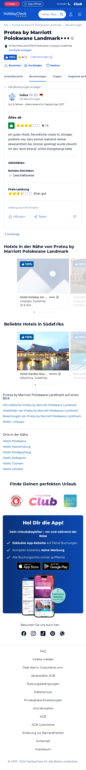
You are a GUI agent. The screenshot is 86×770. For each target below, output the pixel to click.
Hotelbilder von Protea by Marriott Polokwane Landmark (40, 410)
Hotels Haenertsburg (17, 446)
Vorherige (13, 234)
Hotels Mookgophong (17, 452)
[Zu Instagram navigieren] (33, 633)
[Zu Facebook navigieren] (24, 633)
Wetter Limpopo (13, 422)
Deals (10, 3)
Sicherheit (43, 741)
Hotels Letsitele (13, 469)
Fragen (57, 76)
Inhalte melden (43, 659)
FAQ (43, 651)
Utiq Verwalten (43, 708)
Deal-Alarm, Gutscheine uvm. (43, 667)
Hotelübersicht (13, 76)
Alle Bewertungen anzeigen (24, 87)
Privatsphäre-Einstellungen (43, 700)
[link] (71, 14)
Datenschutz (43, 692)
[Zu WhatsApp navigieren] (62, 633)
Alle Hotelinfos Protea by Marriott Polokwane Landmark (40, 405)
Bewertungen (37, 76)
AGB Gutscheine (43, 725)
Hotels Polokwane (14, 441)
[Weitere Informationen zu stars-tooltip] (72, 38)
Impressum (43, 749)
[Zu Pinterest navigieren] (52, 633)
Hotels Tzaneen (13, 463)
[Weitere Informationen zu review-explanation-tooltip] (51, 57)
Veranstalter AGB (43, 676)
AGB (43, 716)
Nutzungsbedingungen (43, 684)
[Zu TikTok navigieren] (43, 633)
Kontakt (62, 3)
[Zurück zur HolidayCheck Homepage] (15, 14)
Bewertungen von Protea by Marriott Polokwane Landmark (42, 416)
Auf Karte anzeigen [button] (20, 50)
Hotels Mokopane (14, 458)
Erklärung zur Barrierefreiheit (43, 733)
